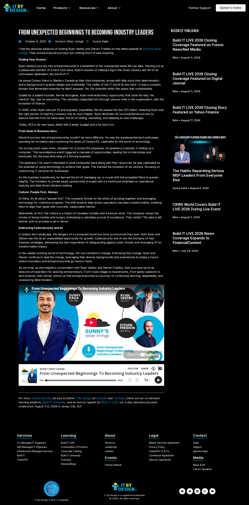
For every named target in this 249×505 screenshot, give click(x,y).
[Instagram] (205, 491)
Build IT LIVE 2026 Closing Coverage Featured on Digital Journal (197, 78)
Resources (87, 8)
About (112, 8)
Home (41, 8)
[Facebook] (182, 491)
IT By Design (83, 398)
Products (60, 8)
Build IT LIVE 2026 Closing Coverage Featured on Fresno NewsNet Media (198, 45)
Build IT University (54, 402)
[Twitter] (190, 491)
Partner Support (200, 8)
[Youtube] (212, 491)
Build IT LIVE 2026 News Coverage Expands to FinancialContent (193, 238)
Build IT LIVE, (110, 402)
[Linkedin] (197, 491)
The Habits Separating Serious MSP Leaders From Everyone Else (198, 175)
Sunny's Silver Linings (69, 41)
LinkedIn (101, 398)
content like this (41, 398)
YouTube (118, 398)
